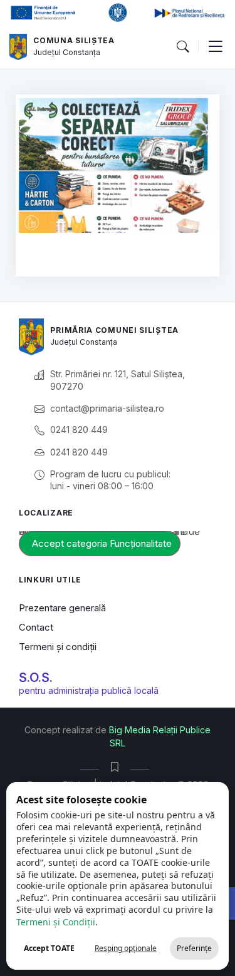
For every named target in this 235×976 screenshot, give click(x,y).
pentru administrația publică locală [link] (89, 690)
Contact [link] (36, 627)
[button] (182, 47)
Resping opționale (126, 948)
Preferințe (194, 948)
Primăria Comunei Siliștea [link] (114, 330)
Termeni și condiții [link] (58, 647)
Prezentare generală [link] (62, 608)
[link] (18, 47)
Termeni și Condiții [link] (55, 922)
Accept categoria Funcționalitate (102, 543)
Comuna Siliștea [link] (74, 40)
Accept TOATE (49, 948)
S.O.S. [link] (36, 677)
